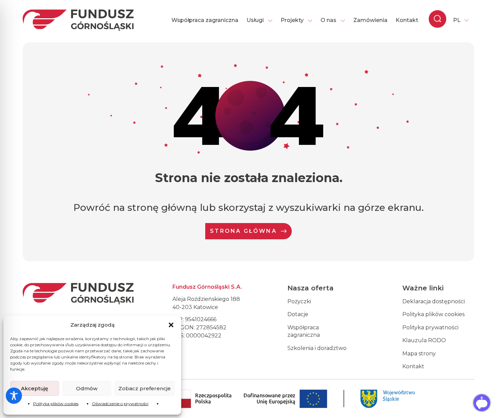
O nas (328, 20)
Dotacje (297, 314)
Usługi (255, 20)
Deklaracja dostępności (433, 301)
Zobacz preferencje (144, 388)
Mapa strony (419, 353)
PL (456, 20)
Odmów (86, 388)
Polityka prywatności (430, 327)
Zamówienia (370, 20)
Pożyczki (299, 301)
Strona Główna (243, 231)
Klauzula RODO (424, 340)
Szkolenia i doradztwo (317, 348)
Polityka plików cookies (55, 403)
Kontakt (407, 20)
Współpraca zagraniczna (204, 20)
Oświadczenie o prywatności (120, 403)
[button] (171, 325)
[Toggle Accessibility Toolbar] (14, 395)
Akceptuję (34, 388)
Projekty (292, 20)
